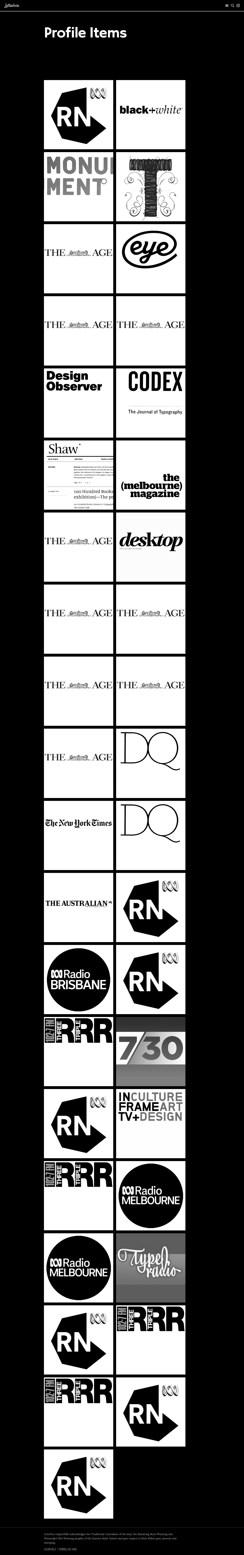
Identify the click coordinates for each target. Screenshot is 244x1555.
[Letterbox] (11, 5)
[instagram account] (238, 5)
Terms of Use (68, 1549)
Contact (50, 1549)
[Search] (232, 5)
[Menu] (227, 5)
